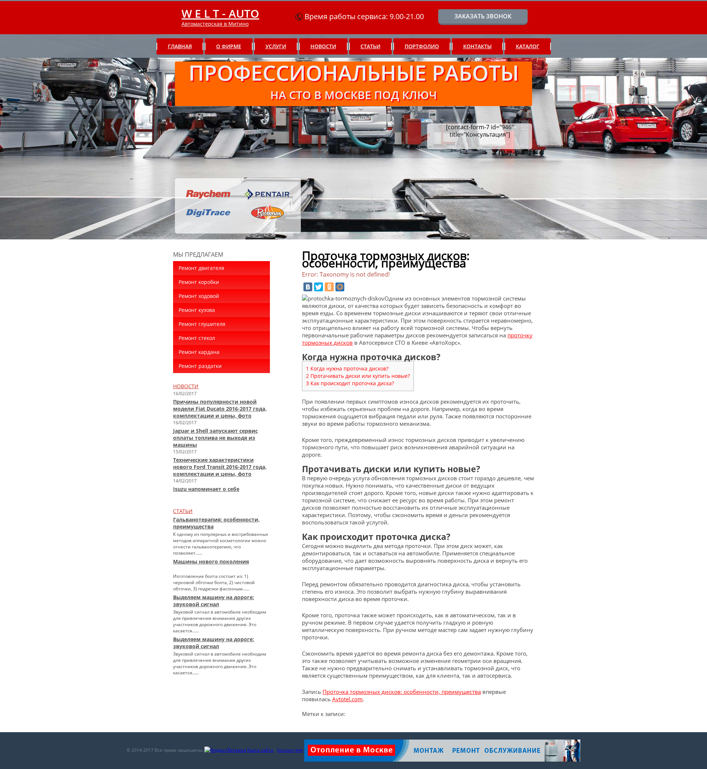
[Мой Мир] (339, 286)
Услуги (275, 46)
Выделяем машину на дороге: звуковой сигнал (213, 601)
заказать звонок (482, 16)
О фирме (228, 46)
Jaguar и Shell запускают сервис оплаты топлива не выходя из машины (215, 437)
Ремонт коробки (199, 281)
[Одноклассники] (329, 286)
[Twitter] (318, 286)
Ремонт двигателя (201, 267)
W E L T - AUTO (220, 13)
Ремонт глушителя (202, 323)
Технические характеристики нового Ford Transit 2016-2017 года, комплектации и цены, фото (220, 466)
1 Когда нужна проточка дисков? (347, 368)
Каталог (527, 46)
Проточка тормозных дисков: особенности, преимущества (402, 691)
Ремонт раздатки (200, 365)
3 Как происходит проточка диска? (350, 383)
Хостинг (285, 750)
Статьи (370, 46)
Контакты (477, 46)
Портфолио (422, 46)
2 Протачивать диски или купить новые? (358, 375)
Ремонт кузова (197, 309)
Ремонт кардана (199, 351)
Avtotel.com (347, 699)
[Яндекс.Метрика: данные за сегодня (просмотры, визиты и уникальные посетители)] (225, 750)
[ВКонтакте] (307, 286)
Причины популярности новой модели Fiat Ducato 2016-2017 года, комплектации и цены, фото (220, 408)
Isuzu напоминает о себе (206, 488)
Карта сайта (260, 750)
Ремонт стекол (197, 337)
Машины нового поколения (211, 561)
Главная (180, 46)
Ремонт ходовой (199, 295)
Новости (323, 46)
